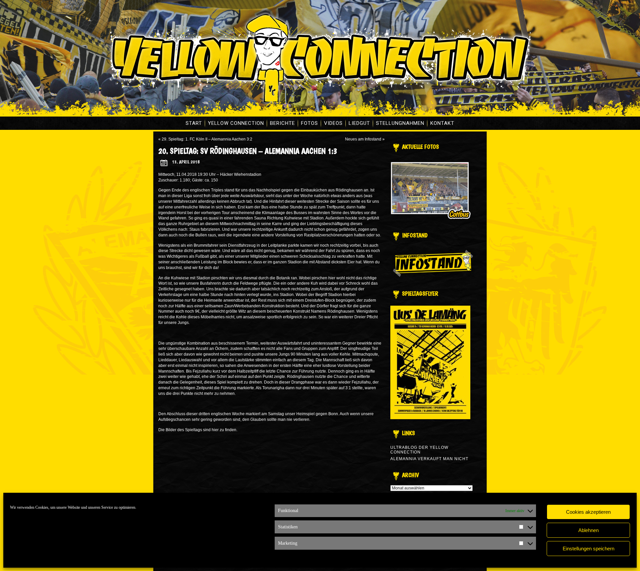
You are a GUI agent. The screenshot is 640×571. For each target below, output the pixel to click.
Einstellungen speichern (588, 548)
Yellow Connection (236, 123)
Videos (333, 123)
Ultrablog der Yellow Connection (419, 449)
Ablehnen (588, 530)
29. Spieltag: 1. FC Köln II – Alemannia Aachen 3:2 (207, 139)
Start (194, 123)
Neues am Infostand (363, 139)
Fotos (309, 123)
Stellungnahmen (400, 123)
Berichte (282, 123)
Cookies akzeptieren (588, 512)
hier (215, 430)
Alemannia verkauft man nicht (429, 458)
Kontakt (442, 123)
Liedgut (359, 123)
